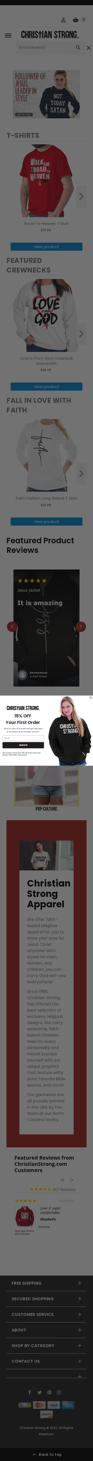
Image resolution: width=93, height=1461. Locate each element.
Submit (23, 745)
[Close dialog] (91, 697)
